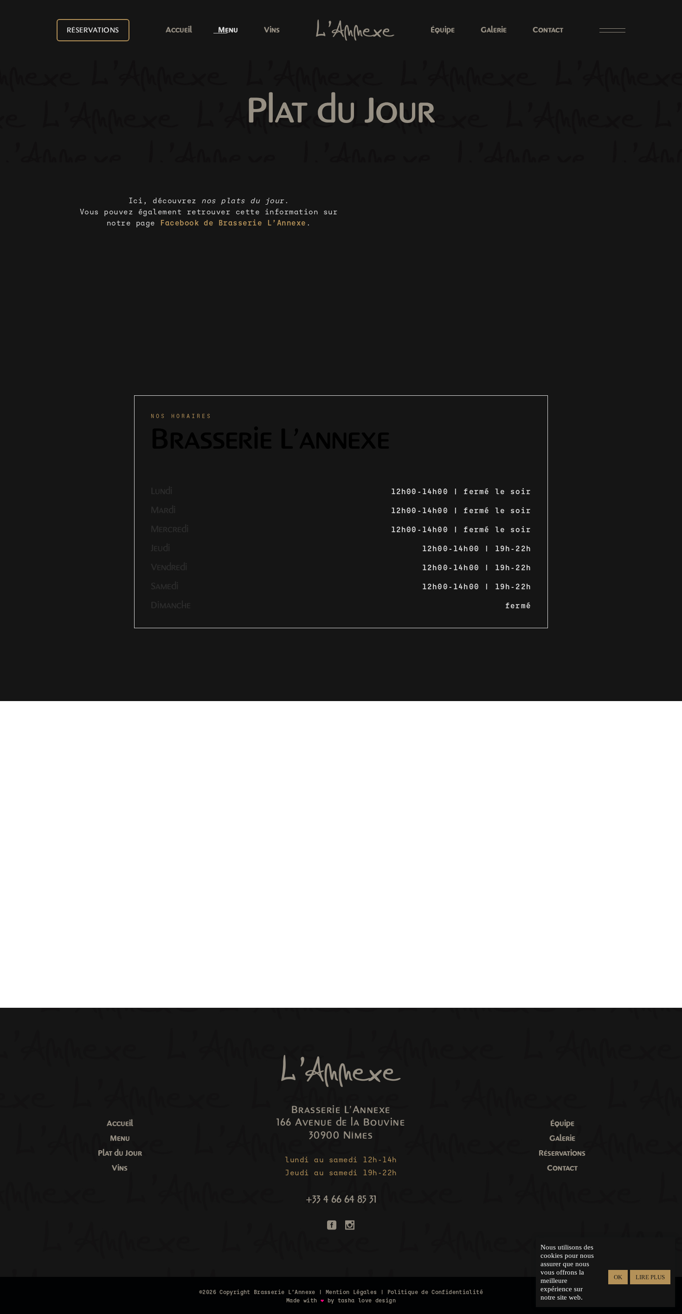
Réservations (562, 1153)
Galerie (562, 1138)
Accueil (120, 1123)
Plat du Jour (120, 1153)
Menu (120, 1138)
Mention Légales (351, 1292)
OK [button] (618, 1277)
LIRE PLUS (650, 1277)
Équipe (562, 1123)
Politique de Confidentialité (435, 1292)
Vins (120, 1168)
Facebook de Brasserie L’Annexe (233, 223)
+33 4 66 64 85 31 (341, 1199)
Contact (562, 1168)
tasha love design (367, 1300)
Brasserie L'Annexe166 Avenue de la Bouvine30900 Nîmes (341, 1122)
